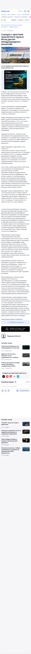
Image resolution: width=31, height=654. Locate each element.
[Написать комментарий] (15, 386)
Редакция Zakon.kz (14, 27)
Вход (28, 382)
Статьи (19, 14)
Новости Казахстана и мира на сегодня (11, 25)
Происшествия (25, 14)
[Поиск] (25, 11)
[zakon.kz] (5, 11)
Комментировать (24, 390)
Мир (8, 14)
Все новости (4, 27)
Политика (3, 14)
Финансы (13, 14)
